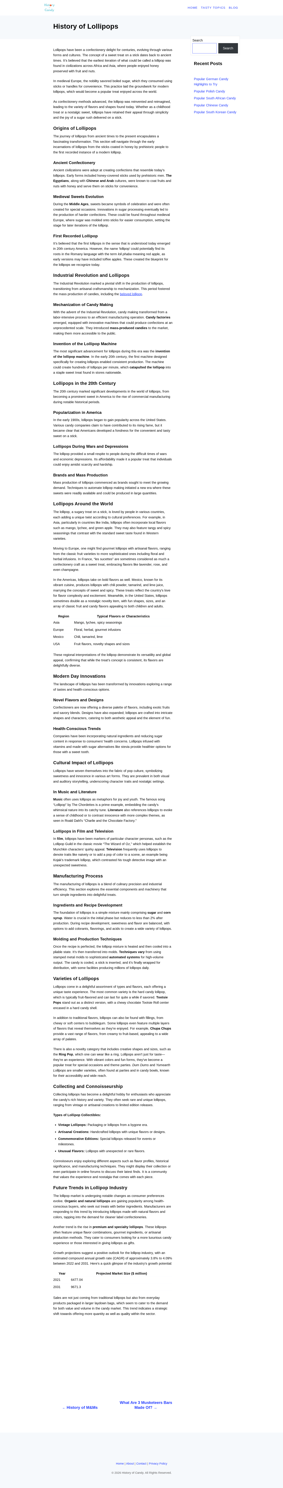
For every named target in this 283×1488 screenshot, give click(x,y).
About (130, 1463)
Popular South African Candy (215, 98)
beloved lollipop (131, 294)
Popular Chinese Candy (211, 105)
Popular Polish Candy (209, 91)
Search (197, 40)
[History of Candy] (72, 8)
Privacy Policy (158, 1463)
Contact (141, 1463)
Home (120, 1463)
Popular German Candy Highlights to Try (211, 81)
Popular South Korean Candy (215, 112)
